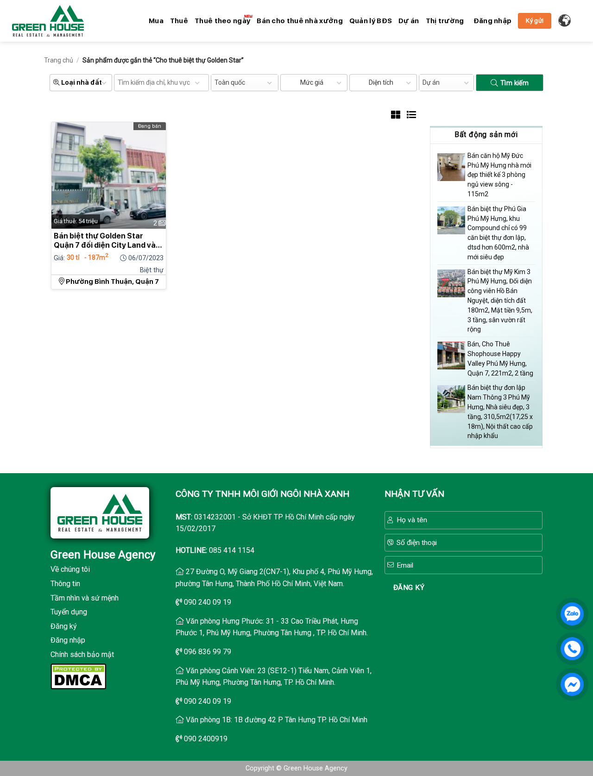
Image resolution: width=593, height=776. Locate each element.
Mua (156, 21)
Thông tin (65, 583)
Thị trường (445, 21)
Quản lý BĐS (370, 21)
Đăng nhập (67, 640)
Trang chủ (58, 60)
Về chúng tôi (70, 569)
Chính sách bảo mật (82, 654)
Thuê (179, 21)
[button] (492, 20)
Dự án (408, 21)
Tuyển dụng (68, 611)
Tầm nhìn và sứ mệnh (84, 598)
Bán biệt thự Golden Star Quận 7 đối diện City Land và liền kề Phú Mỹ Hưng (105, 241)
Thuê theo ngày (222, 21)
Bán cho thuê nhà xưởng (300, 21)
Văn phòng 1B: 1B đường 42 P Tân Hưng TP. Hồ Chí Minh (276, 719)
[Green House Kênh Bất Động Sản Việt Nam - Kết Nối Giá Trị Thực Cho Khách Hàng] (48, 20)
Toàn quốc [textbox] (229, 82)
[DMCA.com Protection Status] (78, 675)
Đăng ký (63, 626)
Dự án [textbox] (431, 82)
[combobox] (244, 83)
